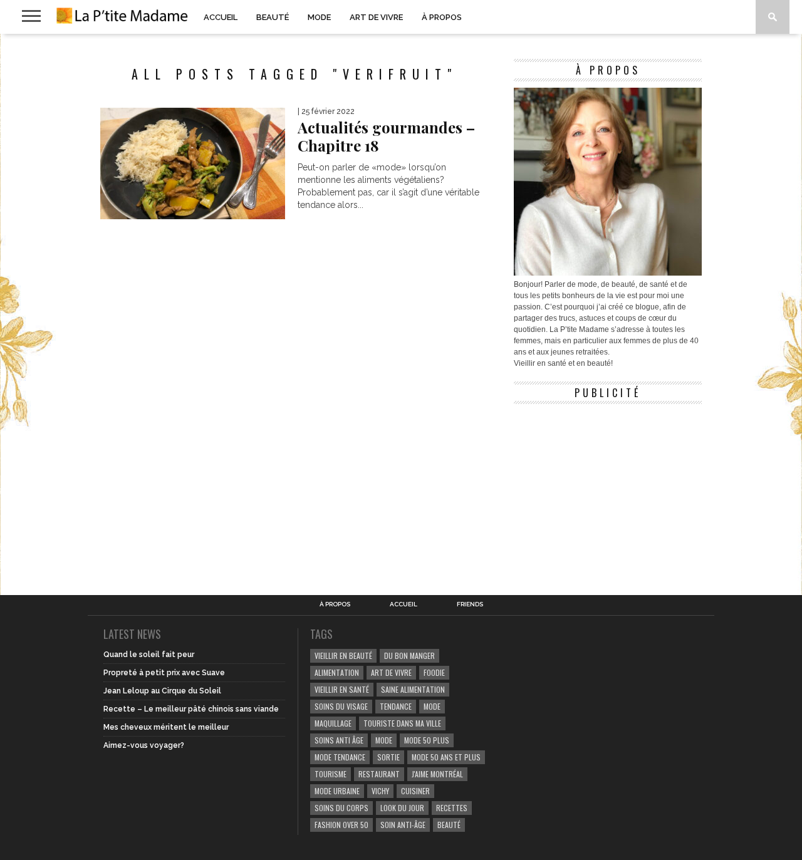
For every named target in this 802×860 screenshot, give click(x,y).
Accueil (220, 17)
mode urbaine (337, 790)
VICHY (380, 790)
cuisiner (415, 790)
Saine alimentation (413, 689)
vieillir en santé (342, 689)
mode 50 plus (426, 740)
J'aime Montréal (437, 774)
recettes (451, 807)
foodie (434, 672)
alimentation (337, 672)
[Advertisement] (608, 488)
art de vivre (391, 672)
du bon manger (409, 655)
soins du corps (341, 807)
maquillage (333, 723)
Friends (470, 604)
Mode (319, 17)
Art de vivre (376, 17)
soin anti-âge (402, 824)
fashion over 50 (341, 824)
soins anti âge (339, 740)
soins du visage (341, 706)
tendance (396, 706)
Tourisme (330, 774)
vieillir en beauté (343, 655)
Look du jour (402, 807)
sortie (388, 757)
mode (432, 706)
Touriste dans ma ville (402, 723)
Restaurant (379, 774)
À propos (442, 17)
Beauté (272, 17)
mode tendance (340, 757)
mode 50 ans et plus (446, 757)
